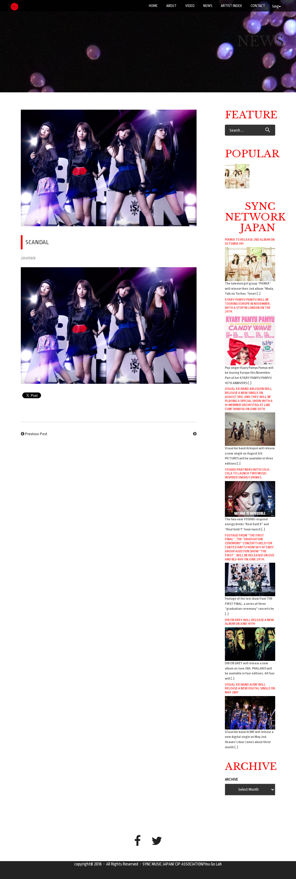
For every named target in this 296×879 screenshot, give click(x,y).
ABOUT (171, 6)
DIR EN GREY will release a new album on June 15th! (249, 622)
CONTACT (258, 6)
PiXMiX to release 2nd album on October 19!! (250, 241)
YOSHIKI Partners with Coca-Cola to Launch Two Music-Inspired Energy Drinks (247, 473)
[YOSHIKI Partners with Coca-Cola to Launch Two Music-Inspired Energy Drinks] (250, 498)
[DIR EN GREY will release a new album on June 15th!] (250, 644)
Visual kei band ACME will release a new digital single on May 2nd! (250, 688)
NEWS (207, 6)
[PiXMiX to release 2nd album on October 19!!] (250, 264)
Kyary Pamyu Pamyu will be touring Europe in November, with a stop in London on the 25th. (248, 306)
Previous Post (36, 434)
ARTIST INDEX (231, 6)
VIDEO (190, 6)
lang (275, 6)
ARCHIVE (231, 779)
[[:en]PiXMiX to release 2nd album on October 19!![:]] (237, 176)
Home (153, 6)
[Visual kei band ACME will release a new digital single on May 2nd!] (250, 712)
